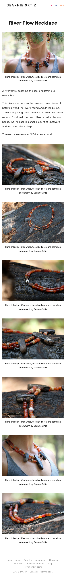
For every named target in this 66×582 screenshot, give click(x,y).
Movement (54, 560)
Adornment (40, 560)
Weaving (28, 560)
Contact (33, 572)
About (18, 560)
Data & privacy (20, 572)
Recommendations (36, 563)
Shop (50, 563)
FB (56, 5)
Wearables (19, 563)
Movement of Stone (33, 567)
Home (9, 560)
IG (51, 5)
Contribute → (47, 572)
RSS (62, 5)
